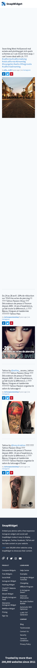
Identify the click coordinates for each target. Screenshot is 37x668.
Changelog (24, 583)
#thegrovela (26, 64)
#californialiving (19, 59)
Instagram (27, 70)
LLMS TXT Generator (24, 613)
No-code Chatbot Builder (26, 602)
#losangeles (7, 64)
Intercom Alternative (24, 597)
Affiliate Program (26, 586)
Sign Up (5, 615)
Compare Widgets (9, 570)
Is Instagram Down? (25, 591)
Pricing (4, 612)
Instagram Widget (9, 581)
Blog (22, 624)
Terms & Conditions (24, 639)
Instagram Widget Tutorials (27, 578)
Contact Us (24, 631)
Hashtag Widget (8, 584)
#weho (17, 64)
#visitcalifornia (8, 61)
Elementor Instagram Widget (9, 604)
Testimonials (25, 628)
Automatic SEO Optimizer (26, 608)
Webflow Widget (8, 608)
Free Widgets (7, 574)
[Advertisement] (18, 29)
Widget (14, 3)
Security (23, 635)
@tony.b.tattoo (18, 445)
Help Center (24, 570)
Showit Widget (7, 594)
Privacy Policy (25, 644)
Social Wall (6, 577)
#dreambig (21, 61)
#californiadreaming (11, 66)
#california (7, 59)
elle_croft (8, 70)
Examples (23, 574)
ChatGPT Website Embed (9, 589)
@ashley (15, 370)
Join (3, 547)
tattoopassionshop (11, 317)
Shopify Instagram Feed (9, 598)
